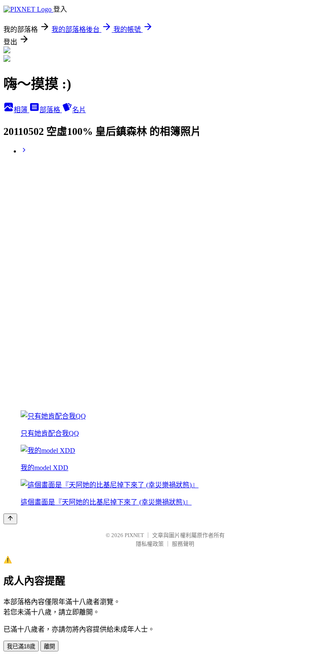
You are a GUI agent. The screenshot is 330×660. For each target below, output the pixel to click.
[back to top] (10, 518)
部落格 (51, 109)
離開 (49, 646)
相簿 (21, 109)
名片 (79, 109)
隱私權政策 (150, 544)
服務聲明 (183, 544)
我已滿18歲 (21, 646)
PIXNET (134, 535)
